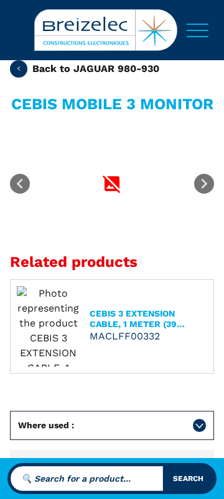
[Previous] (20, 184)
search (188, 478)
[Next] (204, 184)
